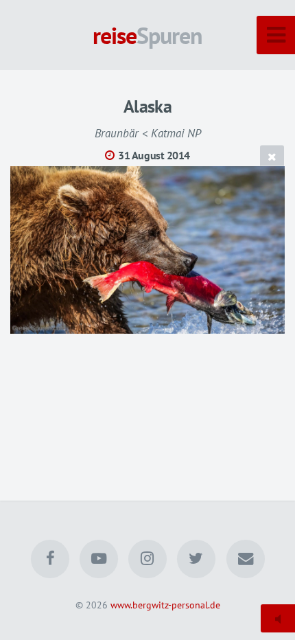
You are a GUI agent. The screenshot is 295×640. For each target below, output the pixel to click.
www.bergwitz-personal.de (165, 604)
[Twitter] (196, 559)
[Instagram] (147, 559)
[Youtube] (99, 559)
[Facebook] (49, 559)
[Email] (245, 559)
